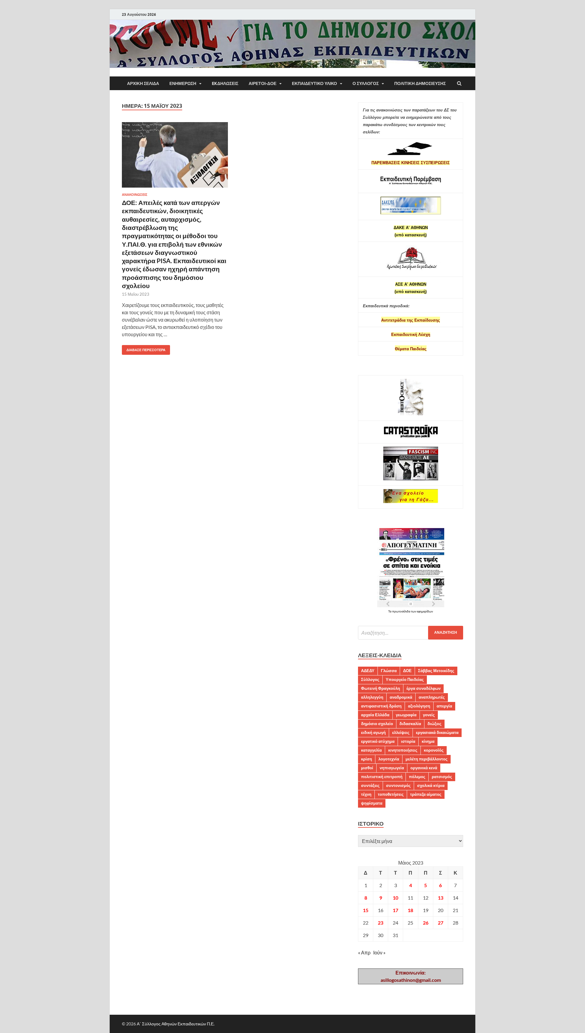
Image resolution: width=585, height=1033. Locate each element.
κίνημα (428, 741)
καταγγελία (371, 750)
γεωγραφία (406, 714)
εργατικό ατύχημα (378, 741)
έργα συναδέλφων (423, 688)
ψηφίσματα (371, 803)
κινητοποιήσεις (402, 750)
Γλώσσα (389, 670)
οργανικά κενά (423, 767)
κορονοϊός (434, 750)
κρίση (366, 758)
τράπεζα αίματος (425, 794)
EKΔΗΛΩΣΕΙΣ (225, 83)
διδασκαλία (410, 723)
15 (365, 910)
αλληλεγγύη (372, 697)
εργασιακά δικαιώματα (437, 732)
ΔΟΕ (407, 670)
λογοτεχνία (388, 758)
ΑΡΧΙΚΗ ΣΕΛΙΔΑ (143, 83)
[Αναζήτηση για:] (410, 633)
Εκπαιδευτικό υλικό (314, 83)
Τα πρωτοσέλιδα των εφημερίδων (410, 611)
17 (395, 910)
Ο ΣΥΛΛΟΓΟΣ (366, 83)
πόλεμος (417, 776)
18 (410, 910)
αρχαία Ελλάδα (375, 714)
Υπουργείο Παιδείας (405, 679)
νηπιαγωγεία (392, 767)
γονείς (429, 714)
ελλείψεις (401, 732)
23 (380, 922)
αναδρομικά (401, 697)
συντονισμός (398, 785)
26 (425, 922)
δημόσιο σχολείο (377, 723)
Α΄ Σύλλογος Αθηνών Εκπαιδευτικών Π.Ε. (175, 1023)
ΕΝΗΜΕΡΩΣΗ (182, 83)
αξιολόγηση (419, 705)
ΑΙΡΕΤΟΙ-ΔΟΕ (262, 83)
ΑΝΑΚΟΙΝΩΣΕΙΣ (134, 194)
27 (440, 922)
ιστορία (408, 741)
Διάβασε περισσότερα (143, 348)
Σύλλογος (370, 679)
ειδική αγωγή (373, 732)
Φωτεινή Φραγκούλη (380, 688)
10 (395, 898)
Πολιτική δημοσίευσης (420, 83)
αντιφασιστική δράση (381, 705)
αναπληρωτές (432, 697)
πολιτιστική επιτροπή (381, 776)
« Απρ (364, 952)
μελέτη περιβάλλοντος (427, 758)
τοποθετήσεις (391, 794)
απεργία (444, 705)
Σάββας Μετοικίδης (436, 670)
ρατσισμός (442, 776)
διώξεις (434, 723)
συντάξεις (370, 785)
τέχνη (366, 794)
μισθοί (367, 767)
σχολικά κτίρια (431, 785)
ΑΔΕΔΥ (367, 670)
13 (440, 898)
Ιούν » (379, 952)
